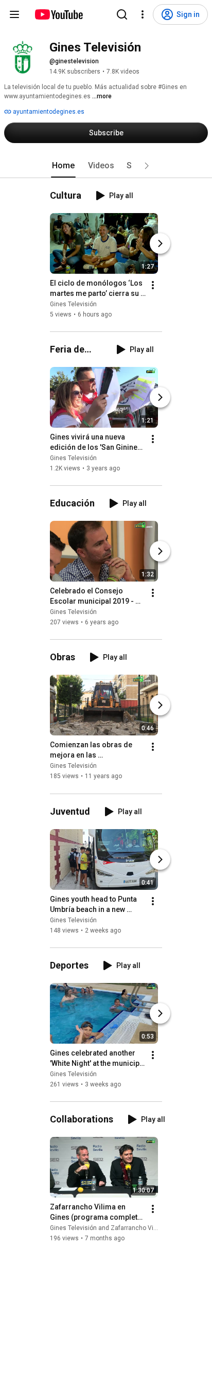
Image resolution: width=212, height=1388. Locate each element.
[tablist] (106, 165)
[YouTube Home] (58, 14)
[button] (146, 165)
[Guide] (14, 14)
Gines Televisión (73, 304)
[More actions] (153, 285)
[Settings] (142, 14)
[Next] (160, 243)
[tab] (63, 165)
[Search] (122, 14)
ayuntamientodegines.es (47, 111)
